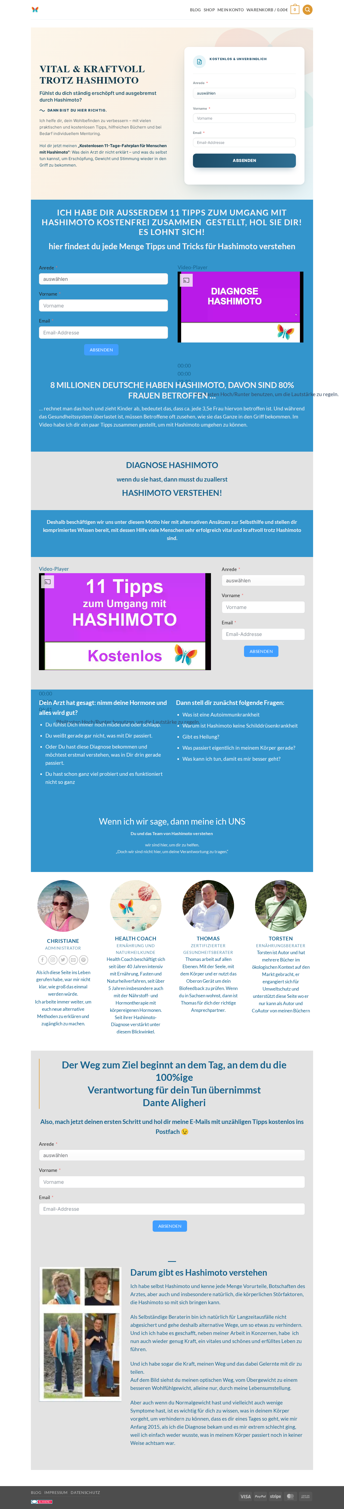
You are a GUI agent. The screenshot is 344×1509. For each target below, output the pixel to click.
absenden (244, 160)
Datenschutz (85, 1492)
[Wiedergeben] (184, 351)
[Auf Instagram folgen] (53, 960)
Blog (195, 9)
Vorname (200, 108)
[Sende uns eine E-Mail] (73, 960)
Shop (209, 9)
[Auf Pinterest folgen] (83, 960)
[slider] (184, 374)
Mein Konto (230, 9)
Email (197, 133)
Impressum (55, 1492)
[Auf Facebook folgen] (43, 960)
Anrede (199, 83)
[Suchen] (308, 10)
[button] (272, 9)
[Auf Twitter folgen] (63, 960)
